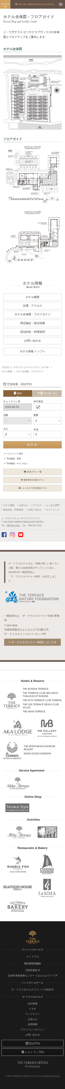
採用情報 (32, 1024)
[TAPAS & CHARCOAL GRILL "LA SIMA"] (47, 887)
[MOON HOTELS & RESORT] (12, 750)
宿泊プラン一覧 (34, 472)
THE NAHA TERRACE (34, 711)
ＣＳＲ (32, 1008)
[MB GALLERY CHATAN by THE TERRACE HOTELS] (47, 728)
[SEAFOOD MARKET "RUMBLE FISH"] (18, 864)
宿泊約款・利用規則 (13, 509)
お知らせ (23, 505)
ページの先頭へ (59, 1084)
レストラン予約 (34, 1052)
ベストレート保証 (14, 453)
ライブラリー (32, 1014)
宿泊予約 (5, 4)
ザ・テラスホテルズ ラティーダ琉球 (31, 989)
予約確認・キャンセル (16, 463)
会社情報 (32, 1003)
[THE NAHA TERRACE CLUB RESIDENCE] (17, 783)
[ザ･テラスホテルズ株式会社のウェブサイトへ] (32, 937)
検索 (34, 444)
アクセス (36, 505)
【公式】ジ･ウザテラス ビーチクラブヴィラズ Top (25, 367)
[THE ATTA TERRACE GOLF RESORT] (19, 832)
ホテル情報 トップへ (32, 351)
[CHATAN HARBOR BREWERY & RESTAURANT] (47, 864)
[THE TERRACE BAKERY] (18, 906)
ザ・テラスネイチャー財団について (32, 642)
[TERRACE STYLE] (17, 807)
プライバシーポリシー (32, 1029)
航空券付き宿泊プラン (34, 480)
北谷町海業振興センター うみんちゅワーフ (31, 975)
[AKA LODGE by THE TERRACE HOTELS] (18, 728)
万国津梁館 (31, 970)
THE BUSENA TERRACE (36, 689)
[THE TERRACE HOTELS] (11, 701)
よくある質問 (52, 505)
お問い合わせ (34, 509)
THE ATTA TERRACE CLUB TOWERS (42, 700)
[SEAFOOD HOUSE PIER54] (18, 887)
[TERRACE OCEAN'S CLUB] (47, 832)
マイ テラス (32, 956)
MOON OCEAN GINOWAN (37, 753)
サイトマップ (52, 509)
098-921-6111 (13, 525)
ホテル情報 (7, 371)
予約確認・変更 (13, 458)
